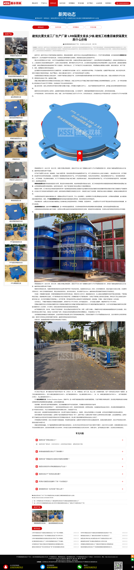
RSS (84, 558)
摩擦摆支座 (64, 562)
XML (80, 558)
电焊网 (55, 562)
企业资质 (99, 3)
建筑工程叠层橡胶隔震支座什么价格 (65, 495)
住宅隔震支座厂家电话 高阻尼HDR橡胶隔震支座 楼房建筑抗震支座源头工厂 (50, 544)
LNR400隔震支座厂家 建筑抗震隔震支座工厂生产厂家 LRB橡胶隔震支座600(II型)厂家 (53, 532)
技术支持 (62, 3)
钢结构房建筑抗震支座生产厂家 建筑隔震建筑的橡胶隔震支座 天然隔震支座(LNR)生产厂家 (103, 547)
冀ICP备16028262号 (61, 560)
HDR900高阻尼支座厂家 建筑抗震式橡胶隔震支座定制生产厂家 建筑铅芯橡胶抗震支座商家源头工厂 (105, 532)
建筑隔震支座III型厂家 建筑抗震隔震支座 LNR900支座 (94, 541)
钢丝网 (52, 562)
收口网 (48, 562)
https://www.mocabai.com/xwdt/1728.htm (43, 497)
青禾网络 (75, 560)
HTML (75, 558)
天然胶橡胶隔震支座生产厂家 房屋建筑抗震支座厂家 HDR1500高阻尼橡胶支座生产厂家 (53, 535)
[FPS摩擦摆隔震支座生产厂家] (12, 3)
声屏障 (59, 562)
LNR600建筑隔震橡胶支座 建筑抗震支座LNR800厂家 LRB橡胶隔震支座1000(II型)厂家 (53, 538)
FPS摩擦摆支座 (86, 562)
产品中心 (44, 3)
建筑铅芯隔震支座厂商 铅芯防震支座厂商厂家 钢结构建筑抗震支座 (48, 547)
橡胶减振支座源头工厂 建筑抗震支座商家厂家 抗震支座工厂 (95, 535)
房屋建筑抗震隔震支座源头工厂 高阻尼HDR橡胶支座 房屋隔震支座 (97, 544)
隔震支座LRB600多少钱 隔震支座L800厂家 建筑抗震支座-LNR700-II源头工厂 (100, 538)
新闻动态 (53, 3)
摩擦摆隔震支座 (78, 562)
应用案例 (72, 3)
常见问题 (81, 3)
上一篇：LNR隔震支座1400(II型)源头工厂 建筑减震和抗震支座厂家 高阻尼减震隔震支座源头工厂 (55, 501)
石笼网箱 (44, 562)
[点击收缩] (132, 567)
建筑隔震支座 (94, 562)
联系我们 (108, 3)
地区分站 (70, 558)
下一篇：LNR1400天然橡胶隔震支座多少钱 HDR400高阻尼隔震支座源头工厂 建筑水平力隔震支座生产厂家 (58, 503)
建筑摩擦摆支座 (71, 562)
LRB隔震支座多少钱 (52, 495)
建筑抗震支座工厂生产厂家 (39, 495)
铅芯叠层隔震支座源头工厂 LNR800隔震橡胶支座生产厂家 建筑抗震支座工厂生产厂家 (53, 541)
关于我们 (90, 3)
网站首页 (35, 3)
